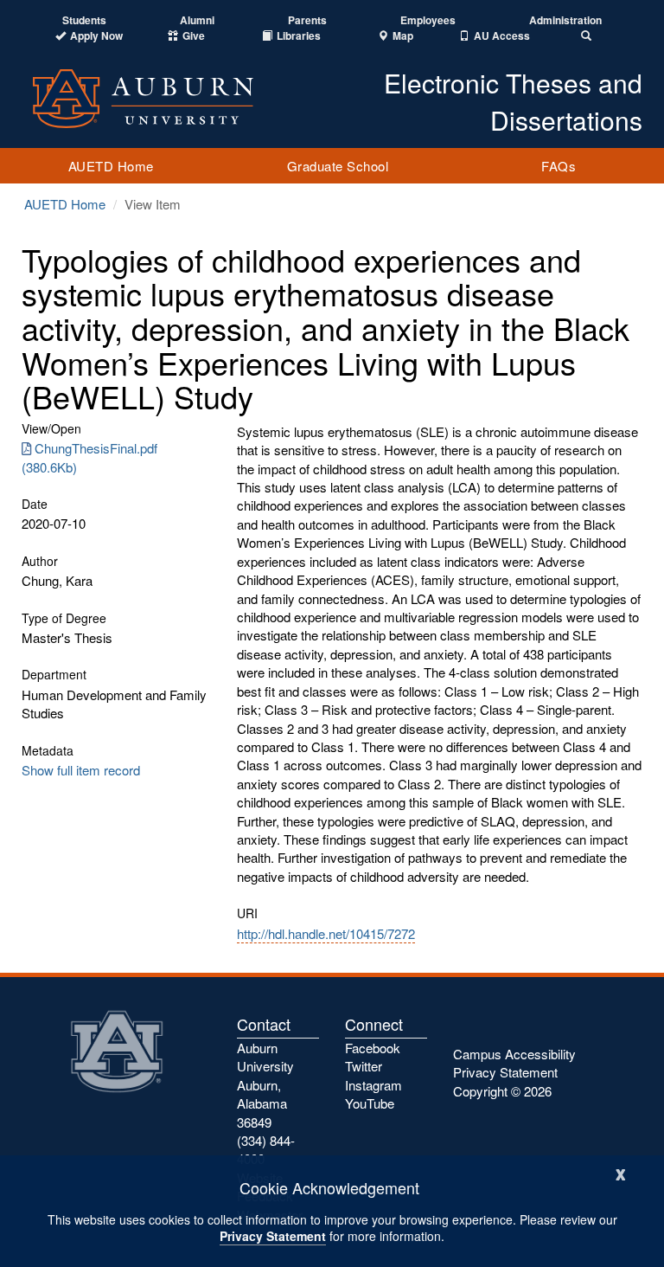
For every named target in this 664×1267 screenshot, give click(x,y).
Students (84, 20)
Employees (428, 20)
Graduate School (338, 166)
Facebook (372, 1048)
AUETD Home (111, 166)
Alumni (197, 20)
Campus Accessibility (514, 1054)
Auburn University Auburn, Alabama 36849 (265, 1085)
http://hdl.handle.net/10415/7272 (326, 933)
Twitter (363, 1066)
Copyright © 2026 (502, 1091)
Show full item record (81, 770)
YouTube (369, 1103)
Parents (307, 20)
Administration (565, 20)
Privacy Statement (273, 1235)
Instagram (373, 1085)
